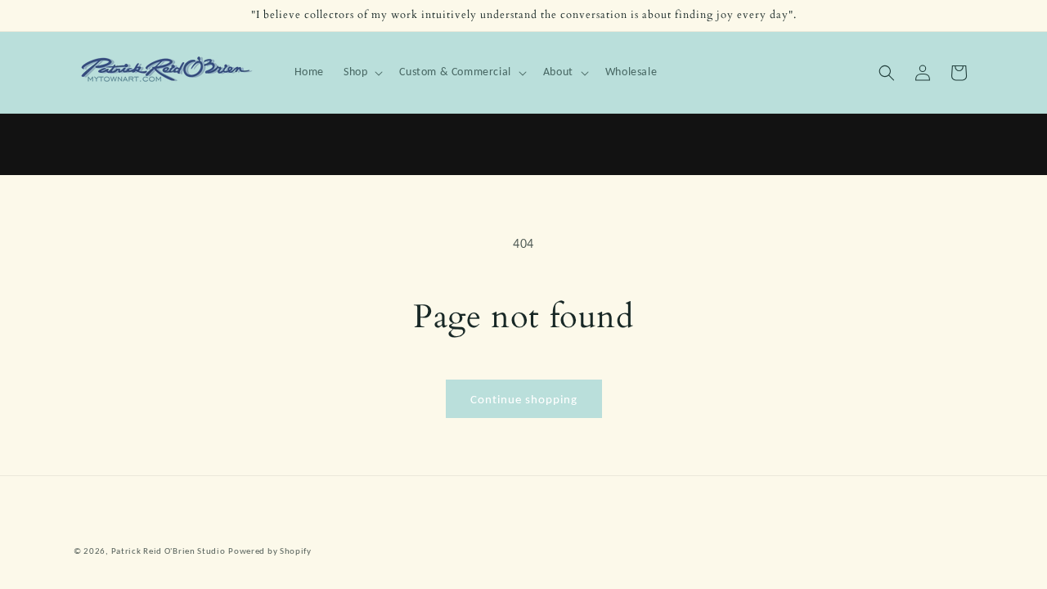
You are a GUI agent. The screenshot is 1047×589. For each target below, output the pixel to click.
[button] (361, 72)
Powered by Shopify (270, 551)
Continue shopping (523, 399)
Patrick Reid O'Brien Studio (168, 551)
